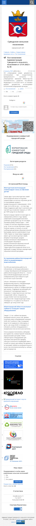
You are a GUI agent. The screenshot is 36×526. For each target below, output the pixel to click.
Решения (7, 165)
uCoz (18, 519)
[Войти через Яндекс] (20, 102)
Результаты (7, 484)
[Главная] (18, 37)
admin (22, 89)
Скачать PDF (8, 71)
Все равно (9, 479)
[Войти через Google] (24, 102)
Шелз (13, 522)
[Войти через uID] (10, 102)
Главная (6, 52)
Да (7, 475)
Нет (7, 477)
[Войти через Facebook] (17, 102)
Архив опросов (18, 484)
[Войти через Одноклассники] (27, 102)
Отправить (14, 112)
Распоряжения (8, 169)
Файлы (12, 52)
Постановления (20, 54)
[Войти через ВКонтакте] (14, 102)
